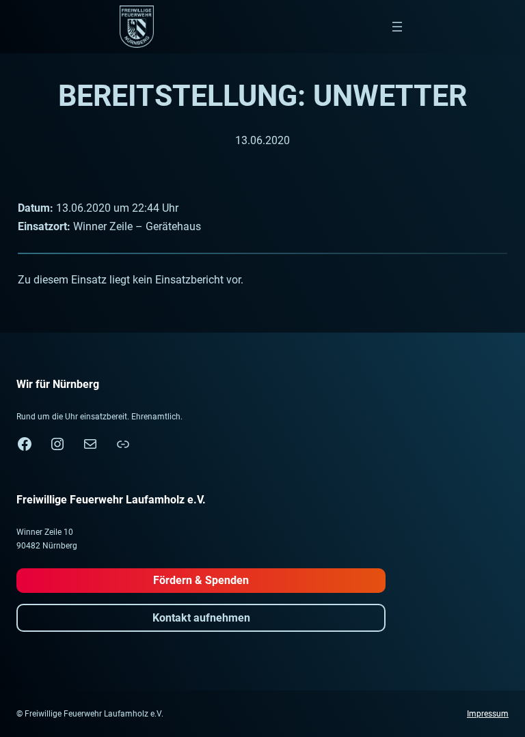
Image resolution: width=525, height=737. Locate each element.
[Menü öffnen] (397, 26)
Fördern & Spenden (201, 580)
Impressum (488, 714)
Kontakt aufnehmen (201, 617)
